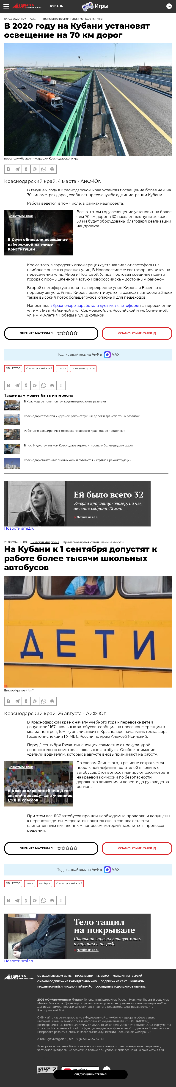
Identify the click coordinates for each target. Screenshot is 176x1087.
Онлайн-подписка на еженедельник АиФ (67, 981)
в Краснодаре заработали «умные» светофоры (94, 305)
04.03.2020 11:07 (15, 18)
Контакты (137, 981)
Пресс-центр (84, 975)
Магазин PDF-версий (127, 975)
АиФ (31, 690)
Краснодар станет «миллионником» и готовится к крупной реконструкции (77, 460)
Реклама (102, 975)
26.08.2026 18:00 (15, 542)
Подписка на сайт (114, 981)
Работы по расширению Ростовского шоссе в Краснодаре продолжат (74, 430)
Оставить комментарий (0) (137, 333)
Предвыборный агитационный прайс (64, 986)
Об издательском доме (54, 975)
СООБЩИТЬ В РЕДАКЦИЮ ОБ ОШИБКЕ (121, 986)
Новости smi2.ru (19, 528)
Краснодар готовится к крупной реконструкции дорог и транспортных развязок (82, 416)
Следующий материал (90, 1074)
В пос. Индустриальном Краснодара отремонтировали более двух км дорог (78, 445)
